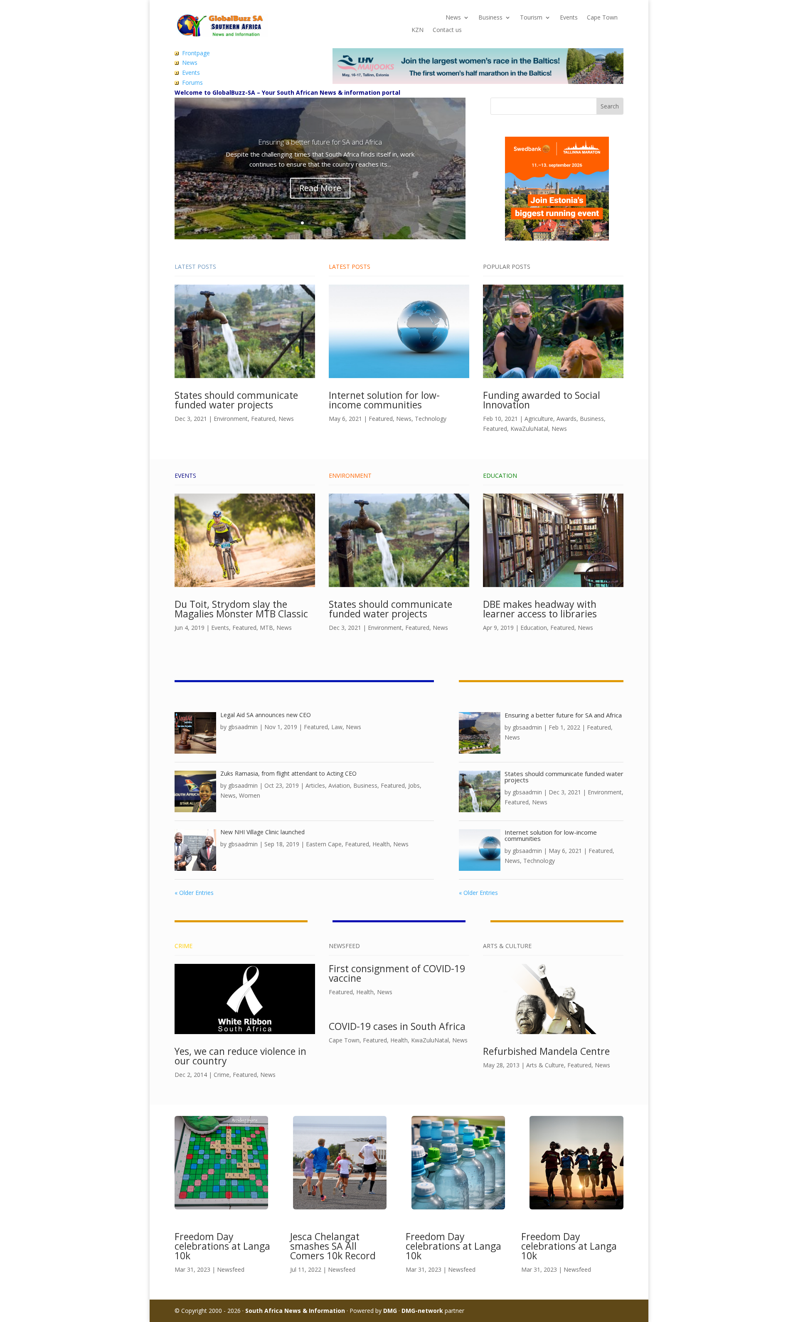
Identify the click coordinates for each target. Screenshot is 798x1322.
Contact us (447, 30)
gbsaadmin (243, 727)
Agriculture (539, 419)
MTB (266, 628)
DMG (390, 1311)
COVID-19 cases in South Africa (397, 1026)
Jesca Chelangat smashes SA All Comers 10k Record (333, 1246)
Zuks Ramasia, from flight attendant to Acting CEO (288, 773)
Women (249, 795)
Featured (263, 419)
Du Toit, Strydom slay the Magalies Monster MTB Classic (241, 608)
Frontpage (196, 53)
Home (419, 18)
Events (569, 18)
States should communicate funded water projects (236, 399)
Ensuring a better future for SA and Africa (320, 142)
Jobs (414, 785)
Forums (192, 82)
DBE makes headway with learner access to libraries (540, 608)
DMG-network (422, 1311)
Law (336, 727)
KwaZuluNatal (529, 428)
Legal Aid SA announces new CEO (265, 715)
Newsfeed (230, 1269)
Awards (566, 419)
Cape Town (602, 18)
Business (490, 18)
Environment (231, 419)
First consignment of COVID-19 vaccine (397, 973)
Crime (221, 1075)
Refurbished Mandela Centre (546, 1051)
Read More (320, 188)
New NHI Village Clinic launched (262, 832)
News (453, 18)
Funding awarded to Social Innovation (541, 399)
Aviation (339, 785)
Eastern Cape (324, 844)
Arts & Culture (545, 1065)
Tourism (531, 18)
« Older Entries (194, 893)
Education (533, 628)
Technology (430, 419)
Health (381, 844)
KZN (417, 30)
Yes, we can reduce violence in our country (240, 1055)
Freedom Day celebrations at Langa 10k (222, 1246)
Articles (315, 785)
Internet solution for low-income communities (384, 399)
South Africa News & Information (295, 1311)
